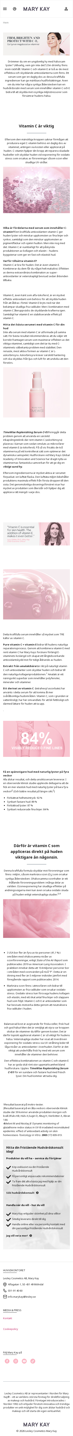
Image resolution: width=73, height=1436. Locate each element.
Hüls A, (25, 1116)
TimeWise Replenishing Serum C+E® (26, 432)
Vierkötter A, (55, 1116)
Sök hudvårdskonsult (20, 1192)
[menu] (5, 9)
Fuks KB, (15, 1116)
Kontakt (7, 1318)
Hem (6, 22)
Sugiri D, (34, 1116)
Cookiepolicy (10, 1329)
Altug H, (43, 1116)
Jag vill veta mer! (17, 1235)
